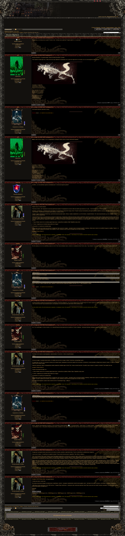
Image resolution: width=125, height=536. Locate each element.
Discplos (18, 243)
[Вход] (100, 1)
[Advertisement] (62, 23)
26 (52, 351)
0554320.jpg (50, 493)
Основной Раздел (16, 32)
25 (54, 324)
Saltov (18, 31)
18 (52, 107)
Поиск (116, 27)
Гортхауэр (18, 182)
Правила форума (110, 27)
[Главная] (94, 1)
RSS (117, 16)
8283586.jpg (78, 493)
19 (52, 137)
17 (51, 55)
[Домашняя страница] (43, 105)
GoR (18, 55)
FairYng (15, 31)
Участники (103, 27)
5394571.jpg (69, 493)
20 (52, 182)
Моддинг (21, 32)
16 (52, 37)
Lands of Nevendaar (8, 32)
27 (52, 393)
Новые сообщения (96, 27)
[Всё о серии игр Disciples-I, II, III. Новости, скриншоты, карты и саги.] (39, 10)
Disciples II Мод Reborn (28, 32)
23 (54, 270)
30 (51, 476)
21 (54, 204)
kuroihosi (18, 204)
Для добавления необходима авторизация (62, 515)
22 (54, 243)
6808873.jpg (60, 493)
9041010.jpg (41, 493)
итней (18, 37)
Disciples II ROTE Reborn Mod (38, 479)
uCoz (65, 529)
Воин (18, 107)
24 (54, 300)
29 (51, 449)
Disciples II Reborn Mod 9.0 (38, 231)
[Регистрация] (97, 1)
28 (52, 423)
